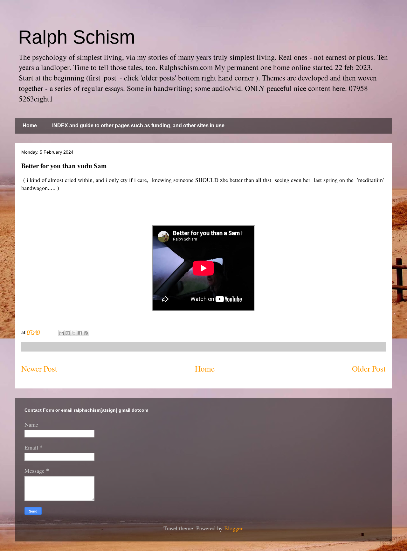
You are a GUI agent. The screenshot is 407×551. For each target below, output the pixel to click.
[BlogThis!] (68, 333)
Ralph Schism (76, 37)
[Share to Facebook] (80, 333)
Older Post (369, 368)
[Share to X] (74, 333)
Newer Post (39, 368)
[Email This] (62, 333)
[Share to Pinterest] (86, 333)
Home (30, 125)
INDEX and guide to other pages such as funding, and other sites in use (138, 125)
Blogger (233, 528)
